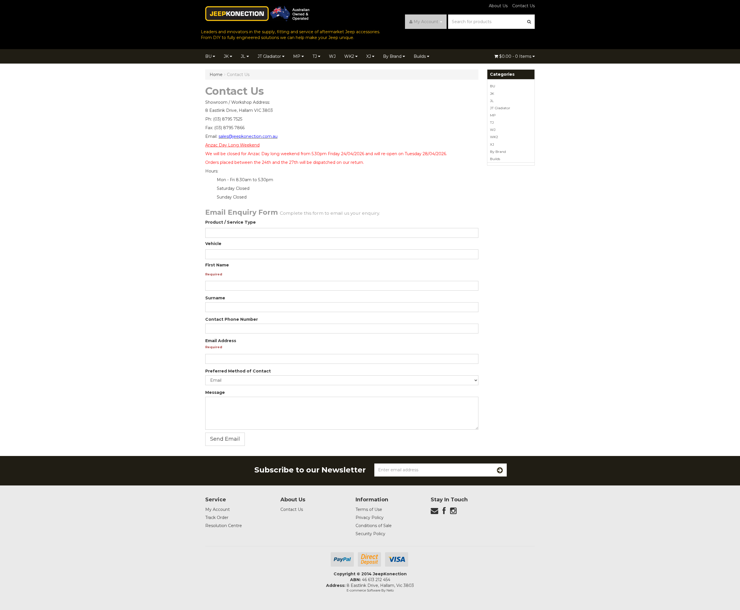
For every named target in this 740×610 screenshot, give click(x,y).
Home (216, 74)
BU (209, 56)
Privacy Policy (370, 517)
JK (227, 56)
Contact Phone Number (231, 319)
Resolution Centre (223, 525)
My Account (217, 509)
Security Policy (370, 533)
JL (244, 56)
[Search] (529, 21)
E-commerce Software (363, 590)
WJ (332, 56)
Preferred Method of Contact (238, 371)
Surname (215, 298)
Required (213, 274)
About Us (498, 5)
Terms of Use (369, 509)
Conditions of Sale (374, 525)
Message (215, 392)
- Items (515, 56)
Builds (420, 56)
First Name (217, 265)
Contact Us (523, 5)
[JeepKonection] (257, 13)
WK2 (349, 56)
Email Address (220, 340)
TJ (315, 56)
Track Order (216, 517)
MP (297, 56)
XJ (369, 56)
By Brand (393, 56)
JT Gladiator (270, 56)
